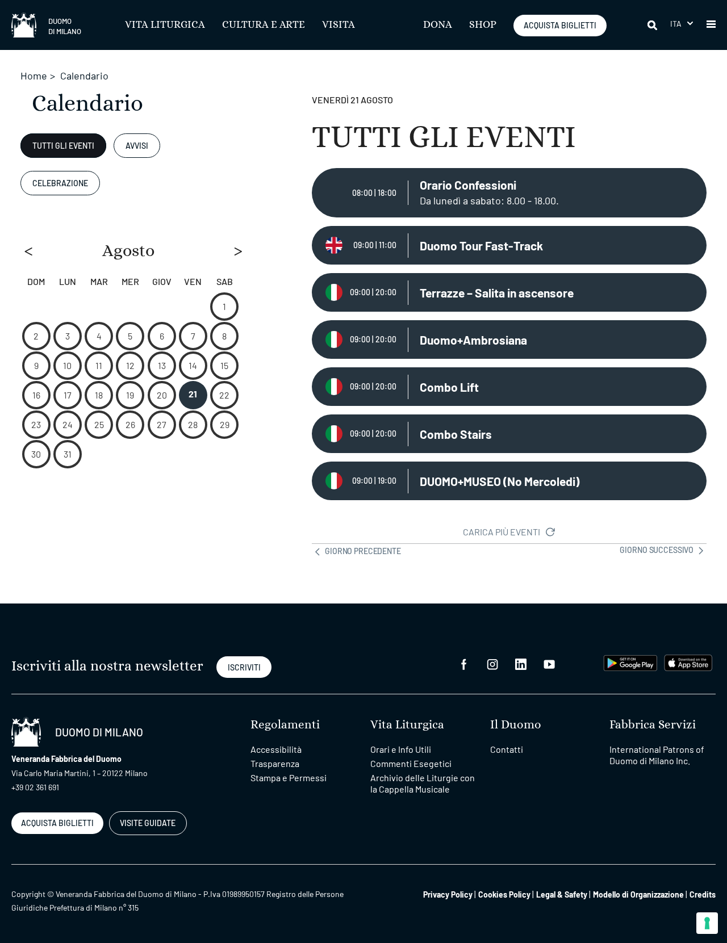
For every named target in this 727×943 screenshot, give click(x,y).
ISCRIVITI (244, 667)
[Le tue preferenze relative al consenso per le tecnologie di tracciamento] (707, 923)
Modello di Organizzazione (638, 894)
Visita (338, 25)
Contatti (506, 749)
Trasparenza (274, 763)
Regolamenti (285, 725)
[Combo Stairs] (509, 433)
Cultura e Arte (263, 25)
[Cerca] (653, 25)
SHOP (482, 25)
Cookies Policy (504, 894)
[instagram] (492, 662)
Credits (703, 894)
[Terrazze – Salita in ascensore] (509, 292)
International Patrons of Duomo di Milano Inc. (656, 755)
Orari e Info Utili (400, 749)
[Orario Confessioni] (509, 192)
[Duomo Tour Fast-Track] (509, 245)
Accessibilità (276, 749)
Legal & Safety (561, 894)
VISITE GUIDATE (148, 823)
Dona (437, 25)
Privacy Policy (448, 894)
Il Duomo (515, 725)
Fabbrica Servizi (652, 725)
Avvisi (137, 145)
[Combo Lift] (509, 386)
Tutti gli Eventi (63, 145)
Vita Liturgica (165, 25)
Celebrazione (60, 183)
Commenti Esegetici (411, 763)
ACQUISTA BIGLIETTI (560, 25)
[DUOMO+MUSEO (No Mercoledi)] (509, 481)
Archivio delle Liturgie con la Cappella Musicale (422, 783)
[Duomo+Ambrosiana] (509, 339)
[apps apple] (688, 661)
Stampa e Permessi (288, 777)
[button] (682, 23)
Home (33, 75)
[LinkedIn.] (521, 662)
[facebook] (464, 662)
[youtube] (549, 662)
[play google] (630, 661)
